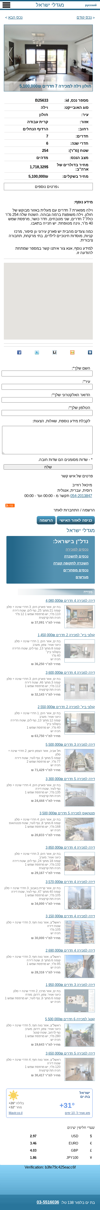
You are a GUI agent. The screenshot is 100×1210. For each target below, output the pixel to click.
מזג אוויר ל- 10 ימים (77, 1113)
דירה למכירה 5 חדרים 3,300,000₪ (70, 779)
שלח (48, 467)
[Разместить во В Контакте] (90, 352)
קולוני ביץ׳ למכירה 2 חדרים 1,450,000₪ (66, 635)
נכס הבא (15, 17)
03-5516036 (48, 1202)
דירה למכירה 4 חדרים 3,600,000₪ (70, 673)
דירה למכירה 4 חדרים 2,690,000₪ (70, 950)
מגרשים (82, 577)
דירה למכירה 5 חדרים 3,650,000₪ (70, 1053)
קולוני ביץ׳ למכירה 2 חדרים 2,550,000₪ (66, 707)
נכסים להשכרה (76, 556)
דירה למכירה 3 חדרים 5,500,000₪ (70, 744)
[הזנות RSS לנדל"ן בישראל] (10, 505)
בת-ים (85, 1097)
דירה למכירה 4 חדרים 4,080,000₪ (70, 601)
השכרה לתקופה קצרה (70, 563)
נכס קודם (84, 17)
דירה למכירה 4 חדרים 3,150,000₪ (70, 916)
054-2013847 (81, 495)
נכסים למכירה (77, 549)
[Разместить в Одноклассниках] (72, 352)
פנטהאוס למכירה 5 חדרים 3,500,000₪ (67, 813)
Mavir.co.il (16, 1113)
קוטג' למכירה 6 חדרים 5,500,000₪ (70, 1019)
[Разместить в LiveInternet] (55, 352)
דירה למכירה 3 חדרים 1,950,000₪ (70, 985)
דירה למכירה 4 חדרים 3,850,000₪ (70, 847)
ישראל (84, 1093)
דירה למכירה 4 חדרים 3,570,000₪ (70, 882)
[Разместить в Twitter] (37, 352)
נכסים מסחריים (75, 570)
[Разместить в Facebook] (19, 352)
